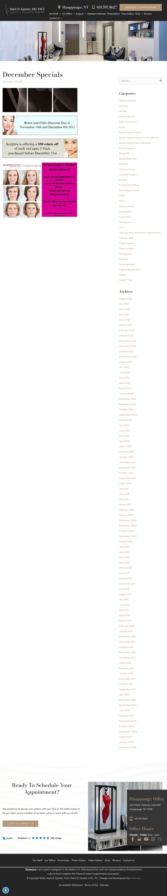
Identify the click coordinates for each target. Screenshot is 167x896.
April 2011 (124, 694)
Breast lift (124, 153)
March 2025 (125, 388)
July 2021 (124, 488)
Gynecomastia (126, 206)
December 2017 (127, 583)
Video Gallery (95, 860)
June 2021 (124, 493)
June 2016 (124, 588)
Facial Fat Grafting (129, 185)
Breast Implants (127, 148)
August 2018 (125, 578)
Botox (122, 127)
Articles (123, 111)
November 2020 (127, 525)
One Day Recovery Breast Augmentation (140, 232)
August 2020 (125, 541)
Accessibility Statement (71, 884)
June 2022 (124, 430)
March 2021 (125, 504)
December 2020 (127, 520)
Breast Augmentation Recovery (135, 142)
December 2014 (127, 636)
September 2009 (128, 731)
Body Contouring (127, 121)
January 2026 (126, 335)
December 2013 (127, 652)
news (121, 227)
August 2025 (125, 361)
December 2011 (127, 678)
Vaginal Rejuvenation (130, 269)
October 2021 (126, 472)
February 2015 (126, 625)
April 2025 (124, 383)
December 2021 (127, 462)
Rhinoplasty (125, 253)
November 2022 (127, 404)
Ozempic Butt (126, 237)
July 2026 (124, 303)
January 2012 (126, 673)
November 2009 (127, 720)
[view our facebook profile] (133, 839)
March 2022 (125, 446)
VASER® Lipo (125, 280)
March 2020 (125, 567)
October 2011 (126, 683)
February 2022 (127, 451)
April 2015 (124, 615)
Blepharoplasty (127, 116)
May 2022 (124, 435)
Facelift (123, 179)
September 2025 (128, 356)
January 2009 (126, 742)
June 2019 (124, 573)
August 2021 (125, 483)
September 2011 (127, 689)
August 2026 (125, 298)
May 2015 (124, 610)
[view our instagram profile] (153, 839)
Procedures (63, 860)
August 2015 (125, 594)
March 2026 (125, 324)
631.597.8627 (106, 7)
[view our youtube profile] (146, 839)
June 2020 (124, 552)
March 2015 (125, 620)
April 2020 (124, 562)
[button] (141, 7)
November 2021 (127, 467)
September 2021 (127, 478)
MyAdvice (135, 878)
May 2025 (124, 377)
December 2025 (127, 340)
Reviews (116, 860)
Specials (123, 258)
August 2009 (125, 736)
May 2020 (124, 557)
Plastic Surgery (126, 248)
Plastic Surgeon (127, 243)
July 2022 (124, 425)
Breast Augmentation (130, 132)
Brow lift (123, 163)
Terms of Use (91, 884)
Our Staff (37, 860)
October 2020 (126, 530)
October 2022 (126, 409)
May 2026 (124, 314)
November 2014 (127, 641)
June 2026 (124, 309)
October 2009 (126, 726)
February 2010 (126, 715)
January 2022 (126, 456)
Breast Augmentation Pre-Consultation (139, 137)
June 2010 (124, 710)
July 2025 (124, 367)
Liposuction (125, 216)
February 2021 (126, 509)
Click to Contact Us (20, 823)
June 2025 (124, 372)
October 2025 (126, 351)
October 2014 (126, 647)
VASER (122, 274)
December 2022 (127, 398)
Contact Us (129, 860)
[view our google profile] (139, 839)
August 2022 (125, 419)
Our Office (49, 860)
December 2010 (127, 699)
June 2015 (124, 604)
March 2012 (125, 662)
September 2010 (128, 705)
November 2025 (127, 346)
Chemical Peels (127, 169)
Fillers (122, 200)
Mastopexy (125, 222)
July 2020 (124, 546)
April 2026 (124, 319)
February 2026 (127, 330)
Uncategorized (127, 264)
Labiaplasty (125, 211)
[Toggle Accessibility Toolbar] (6, 890)
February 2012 (126, 668)
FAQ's (122, 195)
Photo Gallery (79, 860)
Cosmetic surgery (128, 174)
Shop (107, 860)
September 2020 (128, 536)
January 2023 (126, 393)
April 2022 (124, 441)
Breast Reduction (128, 158)
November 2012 (127, 657)
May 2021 (124, 499)
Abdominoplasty (127, 100)
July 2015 (124, 599)
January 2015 (126, 631)
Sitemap (104, 884)
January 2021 (126, 515)
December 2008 (127, 747)
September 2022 (128, 414)
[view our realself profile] (160, 839)
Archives (123, 105)
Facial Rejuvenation (129, 190)
